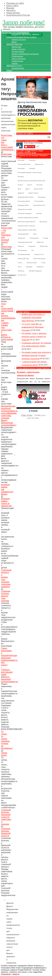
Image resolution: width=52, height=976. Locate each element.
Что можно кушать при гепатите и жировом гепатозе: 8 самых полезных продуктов (36, 355)
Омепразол (21, 238)
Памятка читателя (19, 40)
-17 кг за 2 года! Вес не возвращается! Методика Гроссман (33, 327)
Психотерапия (22, 250)
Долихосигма (38, 189)
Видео (14, 42)
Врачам (10, 8)
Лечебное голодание (25, 213)
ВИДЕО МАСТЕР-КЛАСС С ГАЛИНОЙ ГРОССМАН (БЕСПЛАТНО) (33, 317)
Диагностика (16, 47)
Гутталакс (40, 184)
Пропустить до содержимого (15, 32)
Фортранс (21, 271)
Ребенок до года (23, 258)
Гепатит (20, 184)
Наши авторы (13, 13)
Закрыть (15, 974)
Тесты (20, 266)
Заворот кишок (33, 193)
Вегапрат (21, 176)
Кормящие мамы (23, 205)
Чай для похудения (35, 271)
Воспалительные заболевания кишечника (31, 180)
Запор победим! (23, 22)
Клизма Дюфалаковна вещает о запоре (21, 37)
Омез (35, 234)
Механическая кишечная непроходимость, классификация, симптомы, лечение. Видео (9, 413)
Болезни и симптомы (14, 44)
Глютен (29, 184)
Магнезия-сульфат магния (26, 221)
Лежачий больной (39, 205)
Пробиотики (44, 246)
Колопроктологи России (18, 15)
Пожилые (21, 246)
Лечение (39, 213)
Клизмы (15, 63)
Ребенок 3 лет (39, 254)
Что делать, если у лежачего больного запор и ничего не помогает (34, 336)
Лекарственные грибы (25, 209)
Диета (28, 189)
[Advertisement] (33, 293)
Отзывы (45, 238)
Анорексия (32, 160)
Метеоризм (43, 221)
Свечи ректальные (39, 258)
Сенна (20, 262)
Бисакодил (21, 168)
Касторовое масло (24, 201)
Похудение (31, 246)
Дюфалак (21, 193)
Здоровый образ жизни (25, 197)
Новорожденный (23, 234)
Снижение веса (32, 262)
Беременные (39, 164)
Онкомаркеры (34, 238)
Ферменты (40, 266)
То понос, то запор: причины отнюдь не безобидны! (7, 739)
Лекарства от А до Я (14, 66)
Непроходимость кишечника (27, 230)
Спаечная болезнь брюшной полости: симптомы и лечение (6, 817)
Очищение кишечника (25, 242)
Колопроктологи (18, 68)
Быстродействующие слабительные (29, 172)
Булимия (32, 168)
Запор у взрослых (18, 49)
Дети (19, 189)
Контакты (11, 10)
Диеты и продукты (19, 59)
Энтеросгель (22, 275)
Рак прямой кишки (24, 254)
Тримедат (29, 266)
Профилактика (17, 56)
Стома (43, 262)
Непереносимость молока (26, 225)
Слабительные (17, 61)
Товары (9, 71)
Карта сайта (12, 5)
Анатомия (21, 160)
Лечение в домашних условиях (28, 217)
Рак (32, 250)
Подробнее (6, 974)
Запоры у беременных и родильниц (25, 54)
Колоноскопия (39, 201)
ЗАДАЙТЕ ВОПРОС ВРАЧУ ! (26, 34)
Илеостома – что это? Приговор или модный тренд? (6, 235)
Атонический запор (24, 164)
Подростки (40, 242)
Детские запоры (18, 51)
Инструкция (41, 197)
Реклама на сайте (15, 3)
